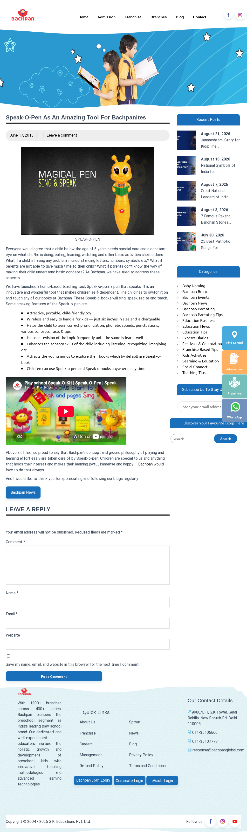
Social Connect (194, 366)
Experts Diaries (195, 337)
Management (91, 755)
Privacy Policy (141, 755)
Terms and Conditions (147, 765)
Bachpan (145, 464)
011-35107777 (204, 741)
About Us (87, 722)
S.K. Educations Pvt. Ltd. (70, 821)
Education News (196, 326)
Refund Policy (91, 765)
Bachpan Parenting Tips (202, 314)
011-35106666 (204, 732)
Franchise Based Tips (200, 349)
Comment (15, 542)
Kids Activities (194, 355)
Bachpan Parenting (198, 308)
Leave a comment (62, 135)
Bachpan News (23, 492)
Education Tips (194, 331)
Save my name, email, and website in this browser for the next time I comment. (72, 664)
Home (83, 17)
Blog (180, 17)
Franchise (133, 17)
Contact (199, 17)
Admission (106, 17)
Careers (86, 744)
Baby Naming (193, 285)
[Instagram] (240, 15)
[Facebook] (228, 15)
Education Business (198, 320)
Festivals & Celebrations (203, 343)
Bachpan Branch (196, 291)
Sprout (135, 722)
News (134, 733)
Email (11, 614)
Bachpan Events (195, 297)
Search (225, 439)
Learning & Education (200, 360)
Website (13, 635)
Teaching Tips (194, 372)
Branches (159, 17)
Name (12, 593)
